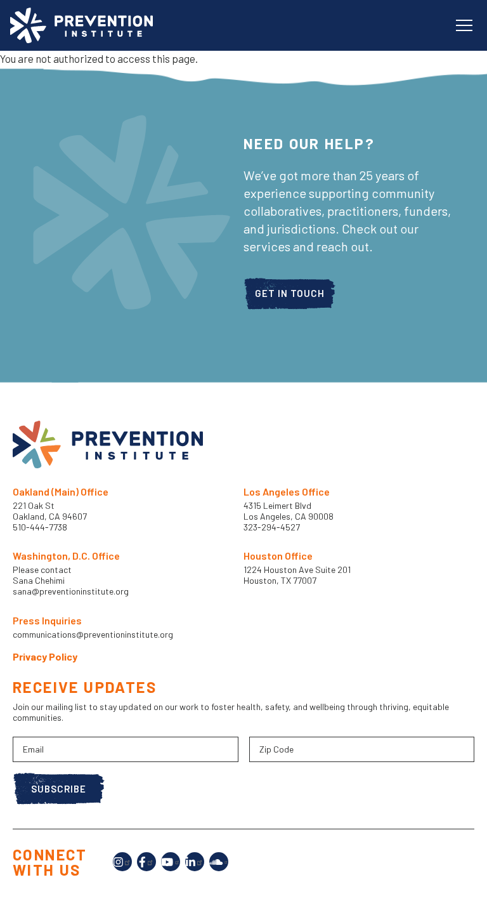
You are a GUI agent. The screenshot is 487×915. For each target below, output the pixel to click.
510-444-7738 (41, 527)
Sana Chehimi (39, 581)
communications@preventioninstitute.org (93, 634)
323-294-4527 (272, 527)
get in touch (290, 293)
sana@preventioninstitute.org (71, 591)
